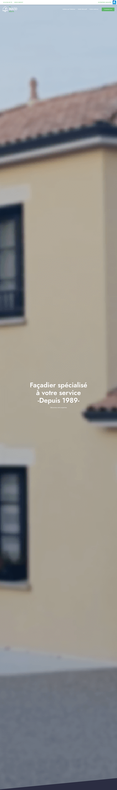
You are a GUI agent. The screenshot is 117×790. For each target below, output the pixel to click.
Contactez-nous (108, 9)
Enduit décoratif (82, 9)
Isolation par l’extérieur (69, 9)
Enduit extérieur (94, 9)
